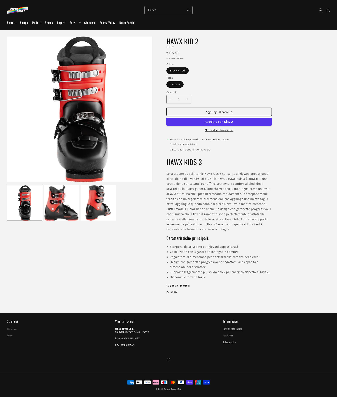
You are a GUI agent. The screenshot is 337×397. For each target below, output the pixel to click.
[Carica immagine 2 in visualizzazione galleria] (61, 203)
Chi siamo (11, 329)
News (9, 335)
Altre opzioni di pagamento (219, 130)
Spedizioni (228, 335)
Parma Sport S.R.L (172, 389)
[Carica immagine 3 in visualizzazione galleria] (98, 203)
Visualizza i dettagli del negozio (190, 149)
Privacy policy (229, 342)
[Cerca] (188, 10)
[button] (11, 23)
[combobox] (168, 10)
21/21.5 (175, 84)
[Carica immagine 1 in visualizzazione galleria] (24, 203)
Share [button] (174, 292)
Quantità (171, 92)
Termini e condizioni (232, 328)
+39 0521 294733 (132, 338)
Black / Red (177, 70)
